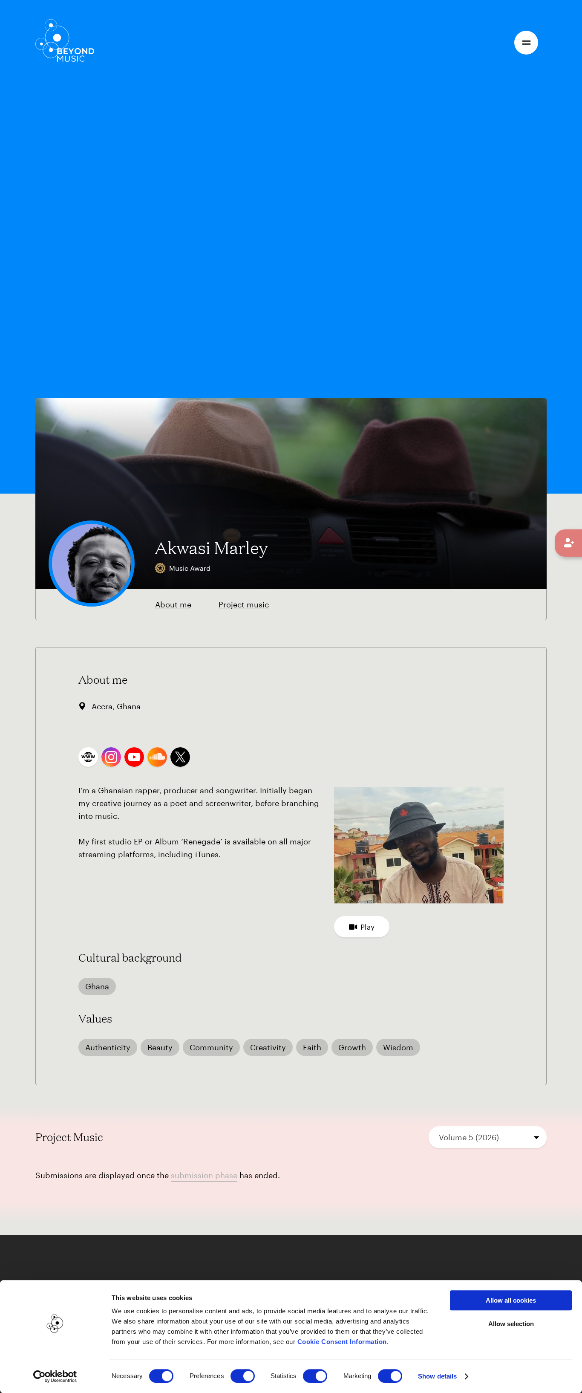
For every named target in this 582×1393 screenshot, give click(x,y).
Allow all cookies (511, 1300)
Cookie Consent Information (342, 1341)
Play (367, 926)
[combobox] (488, 1137)
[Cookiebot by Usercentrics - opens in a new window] (55, 1376)
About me (173, 604)
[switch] (242, 1376)
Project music (244, 604)
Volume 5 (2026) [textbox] (469, 1137)
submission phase (204, 1175)
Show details (437, 1376)
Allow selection (511, 1323)
